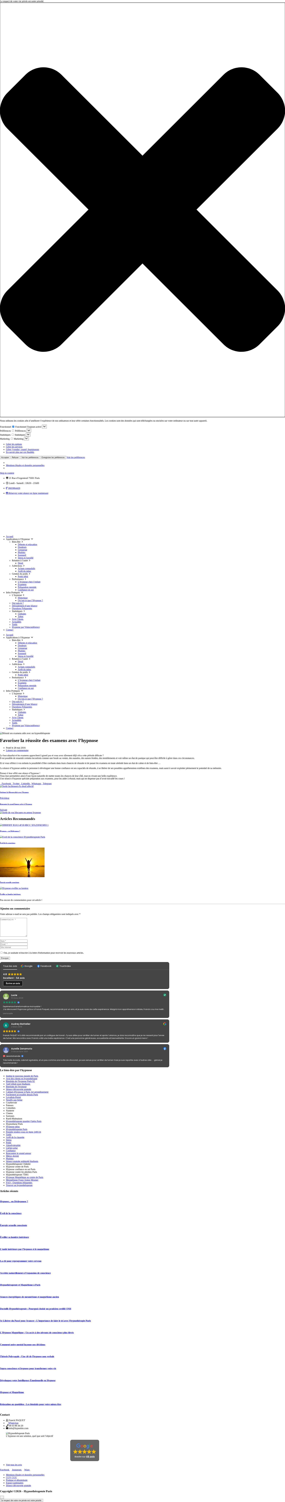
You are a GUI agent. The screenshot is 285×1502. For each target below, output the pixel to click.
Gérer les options (14, 444)
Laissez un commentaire (17, 750)
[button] (142, 210)
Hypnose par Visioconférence (26, 627)
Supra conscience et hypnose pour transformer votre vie (28, 1368)
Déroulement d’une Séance (24, 606)
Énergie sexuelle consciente (13, 1225)
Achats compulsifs (26, 568)
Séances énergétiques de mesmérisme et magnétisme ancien (29, 1297)
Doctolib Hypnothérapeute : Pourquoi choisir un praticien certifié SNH (35, 1308)
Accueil (9, 536)
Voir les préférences (30, 457)
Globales (22, 614)
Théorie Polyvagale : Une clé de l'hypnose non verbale (27, 1356)
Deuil (20, 563)
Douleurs (22, 547)
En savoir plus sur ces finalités (20, 452)
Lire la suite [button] (8, 1013)
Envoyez (5, 958)
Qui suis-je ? (18, 603)
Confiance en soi (26, 590)
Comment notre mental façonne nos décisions (22, 1344)
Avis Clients (17, 619)
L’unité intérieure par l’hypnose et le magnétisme (24, 1249)
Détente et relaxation (27, 544)
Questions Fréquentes (22, 608)
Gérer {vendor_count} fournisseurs (22, 449)
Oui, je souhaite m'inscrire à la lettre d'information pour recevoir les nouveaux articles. (43, 953)
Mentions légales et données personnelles (25, 465)
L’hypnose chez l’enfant (29, 582)
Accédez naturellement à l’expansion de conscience (25, 1273)
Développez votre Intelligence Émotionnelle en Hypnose (28, 1380)
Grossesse (22, 550)
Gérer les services (14, 447)
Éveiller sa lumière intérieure (14, 1237)
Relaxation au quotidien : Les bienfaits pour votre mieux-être (30, 1404)
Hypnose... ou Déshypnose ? (14, 1201)
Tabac (20, 616)
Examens (22, 584)
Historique (23, 598)
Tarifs (14, 624)
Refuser (15, 457)
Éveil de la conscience (11, 1213)
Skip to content (7, 473)
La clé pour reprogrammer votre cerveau (20, 1261)
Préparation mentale (27, 587)
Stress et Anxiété (25, 558)
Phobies (21, 552)
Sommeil (22, 555)
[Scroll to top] (2, 1497)
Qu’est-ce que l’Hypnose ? (30, 600)
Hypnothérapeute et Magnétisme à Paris (20, 1285)
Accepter (5, 457)
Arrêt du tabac (24, 571)
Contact (9, 630)
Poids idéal (23, 576)
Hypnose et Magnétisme (12, 1392)
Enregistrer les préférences (53, 457)
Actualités (16, 622)
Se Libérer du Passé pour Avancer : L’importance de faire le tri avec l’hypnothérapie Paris (45, 1320)
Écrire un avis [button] (13, 983)
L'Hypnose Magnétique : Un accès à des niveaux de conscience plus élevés (37, 1332)
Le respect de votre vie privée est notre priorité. (21, 1500)
